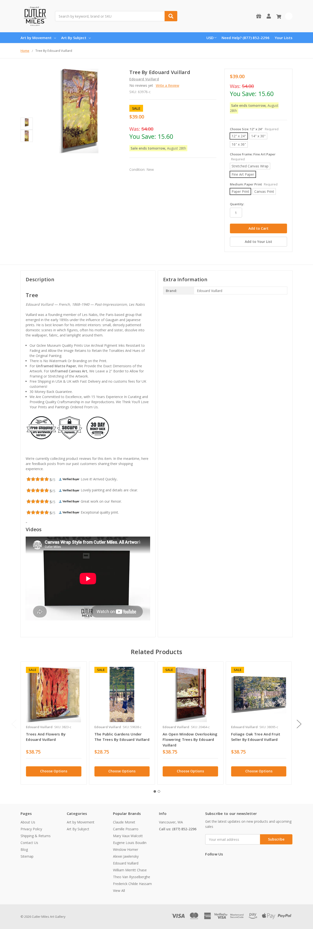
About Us (28, 822)
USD (210, 37)
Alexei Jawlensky (126, 856)
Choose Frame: (253, 156)
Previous (14, 723)
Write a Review (167, 85)
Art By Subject (73, 37)
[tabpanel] (54, 723)
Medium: (254, 184)
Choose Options (53, 771)
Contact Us (29, 842)
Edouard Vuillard (125, 863)
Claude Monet (124, 822)
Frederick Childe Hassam (132, 883)
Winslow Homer (125, 849)
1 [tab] (155, 791)
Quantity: (237, 204)
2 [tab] (159, 791)
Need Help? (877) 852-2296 (245, 37)
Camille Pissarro (125, 829)
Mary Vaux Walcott (128, 835)
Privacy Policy (31, 829)
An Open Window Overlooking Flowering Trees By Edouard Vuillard (190, 739)
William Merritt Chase (130, 870)
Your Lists (283, 37)
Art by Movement (36, 37)
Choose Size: (254, 129)
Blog (24, 849)
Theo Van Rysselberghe (131, 877)
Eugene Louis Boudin (129, 842)
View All (119, 890)
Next (299, 723)
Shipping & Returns (36, 835)
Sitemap (27, 856)
